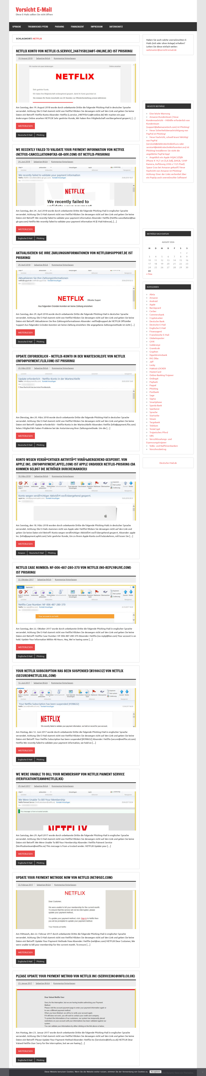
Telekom (154, 425)
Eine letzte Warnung (160, 113)
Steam (153, 418)
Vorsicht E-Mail (34, 9)
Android (154, 301)
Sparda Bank (156, 405)
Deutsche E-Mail (25, 135)
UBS (152, 435)
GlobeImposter (157, 338)
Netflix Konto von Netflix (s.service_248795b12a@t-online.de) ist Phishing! (74, 51)
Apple (152, 304)
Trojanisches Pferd (38, 26)
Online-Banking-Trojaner (162, 375)
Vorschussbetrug (158, 449)
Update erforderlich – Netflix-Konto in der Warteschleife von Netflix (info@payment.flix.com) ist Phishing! (70, 358)
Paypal (153, 385)
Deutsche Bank (157, 321)
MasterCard (155, 371)
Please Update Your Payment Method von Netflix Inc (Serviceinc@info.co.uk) (75, 976)
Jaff (151, 361)
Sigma (153, 398)
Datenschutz (116, 26)
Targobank (155, 422)
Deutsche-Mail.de (168, 462)
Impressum (97, 26)
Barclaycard (155, 307)
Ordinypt (154, 378)
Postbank (154, 391)
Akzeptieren (155, 1072)
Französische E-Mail (159, 334)
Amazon (21, 553)
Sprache (16, 26)
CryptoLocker (156, 317)
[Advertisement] (168, 78)
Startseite (154, 415)
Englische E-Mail (25, 238)
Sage (152, 395)
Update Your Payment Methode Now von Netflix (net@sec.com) (64, 877)
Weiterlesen (25, 125)
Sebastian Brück (43, 58)
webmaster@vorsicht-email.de (161, 49)
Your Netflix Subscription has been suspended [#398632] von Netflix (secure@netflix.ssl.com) (69, 673)
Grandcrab (155, 348)
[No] (202, 1072)
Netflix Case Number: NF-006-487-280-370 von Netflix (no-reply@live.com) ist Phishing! (73, 570)
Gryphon (154, 351)
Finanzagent (77, 26)
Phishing (59, 26)
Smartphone (156, 402)
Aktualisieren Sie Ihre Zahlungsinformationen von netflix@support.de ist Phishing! (74, 255)
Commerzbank (157, 314)
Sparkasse (154, 408)
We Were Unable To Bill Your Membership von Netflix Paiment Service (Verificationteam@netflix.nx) (70, 776)
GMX (152, 341)
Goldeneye (155, 344)
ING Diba (154, 358)
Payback (154, 381)
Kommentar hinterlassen (65, 58)
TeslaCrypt (155, 428)
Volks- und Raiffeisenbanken (164, 445)
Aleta (152, 294)
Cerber (153, 311)
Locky (152, 365)
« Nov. (149, 273)
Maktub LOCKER (158, 368)
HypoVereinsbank (158, 354)
